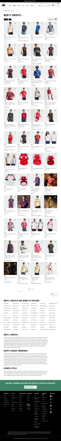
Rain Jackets (33, 322)
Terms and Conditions (38, 438)
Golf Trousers (16, 329)
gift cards (48, 3)
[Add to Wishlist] (15, 23)
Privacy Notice (31, 438)
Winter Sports (52, 322)
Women (14, 5)
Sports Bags (33, 308)
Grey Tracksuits (25, 315)
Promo (32, 5)
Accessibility (45, 438)
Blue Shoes (6, 327)
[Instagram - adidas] (53, 399)
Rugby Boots (33, 329)
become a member (54, 3)
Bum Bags (15, 308)
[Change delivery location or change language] (58, 3)
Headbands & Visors (25, 317)
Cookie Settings (16, 438)
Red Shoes (33, 327)
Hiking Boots (24, 320)
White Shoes (51, 308)
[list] (25, 19)
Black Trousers (7, 322)
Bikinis (5, 315)
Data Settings (22, 438)
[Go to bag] (58, 5)
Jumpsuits (24, 327)
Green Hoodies (25, 308)
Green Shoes (24, 310)
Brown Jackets (16, 305)
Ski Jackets (42, 310)
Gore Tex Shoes (25, 303)
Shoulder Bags (43, 305)
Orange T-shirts (34, 305)
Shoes (23, 5)
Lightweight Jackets (24, 329)
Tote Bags (42, 327)
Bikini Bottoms (7, 310)
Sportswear (33, 310)
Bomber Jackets (7, 329)
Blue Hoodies (6, 324)
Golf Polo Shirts (16, 324)
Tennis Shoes (43, 324)
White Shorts (51, 310)
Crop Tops (15, 315)
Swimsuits (42, 320)
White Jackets (52, 305)
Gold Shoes (15, 320)
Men (10, 5)
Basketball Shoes (7, 305)
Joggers (23, 324)
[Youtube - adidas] (53, 412)
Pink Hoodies (33, 315)
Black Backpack (7, 317)
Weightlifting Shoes (53, 303)
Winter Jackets (52, 320)
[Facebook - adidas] (53, 396)
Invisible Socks (25, 322)
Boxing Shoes (16, 303)
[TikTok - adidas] (53, 409)
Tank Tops (42, 322)
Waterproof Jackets (44, 329)
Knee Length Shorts (42, 303)
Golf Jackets (15, 322)
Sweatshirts (42, 317)
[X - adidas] (53, 402)
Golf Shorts (15, 327)
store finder (34, 3)
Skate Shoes (42, 308)
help (38, 3)
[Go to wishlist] (55, 5)
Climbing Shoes (16, 310)
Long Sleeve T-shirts (34, 303)
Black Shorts (6, 320)
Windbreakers (52, 317)
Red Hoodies (33, 324)
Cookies (26, 438)
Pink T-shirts (33, 320)
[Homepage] (3, 5)
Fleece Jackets (16, 317)
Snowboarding (43, 315)
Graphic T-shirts (25, 305)
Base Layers (6, 303)
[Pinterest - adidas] (53, 406)
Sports (27, 5)
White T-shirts (52, 315)
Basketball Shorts (7, 308)
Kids (19, 5)
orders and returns (43, 3)
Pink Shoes (33, 317)
